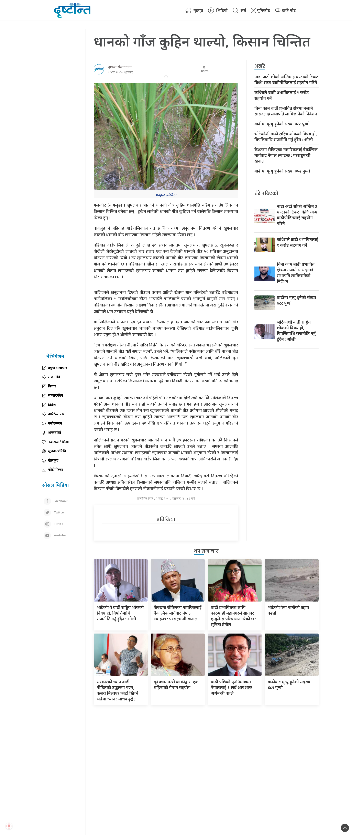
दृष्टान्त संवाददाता (120, 66)
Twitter (59, 512)
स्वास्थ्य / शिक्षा (58, 441)
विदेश (52, 404)
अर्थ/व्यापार (56, 413)
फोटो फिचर (55, 469)
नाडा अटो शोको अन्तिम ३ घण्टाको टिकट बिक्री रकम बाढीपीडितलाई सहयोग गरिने (286, 79)
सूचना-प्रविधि (57, 451)
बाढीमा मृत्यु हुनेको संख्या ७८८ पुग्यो (282, 124)
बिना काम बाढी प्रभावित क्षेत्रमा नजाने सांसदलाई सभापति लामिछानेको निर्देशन (285, 111)
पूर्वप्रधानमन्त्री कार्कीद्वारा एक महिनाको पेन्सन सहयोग (176, 684)
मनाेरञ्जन (55, 423)
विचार (52, 386)
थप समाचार (206, 551)
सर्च (243, 10)
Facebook (60, 501)
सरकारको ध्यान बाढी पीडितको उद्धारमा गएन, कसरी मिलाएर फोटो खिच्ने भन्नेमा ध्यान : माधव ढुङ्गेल (117, 690)
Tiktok (58, 524)
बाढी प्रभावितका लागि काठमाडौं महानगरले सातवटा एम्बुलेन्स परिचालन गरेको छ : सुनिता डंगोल (233, 616)
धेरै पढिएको (266, 193)
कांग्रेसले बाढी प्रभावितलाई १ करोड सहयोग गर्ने (281, 95)
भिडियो (222, 10)
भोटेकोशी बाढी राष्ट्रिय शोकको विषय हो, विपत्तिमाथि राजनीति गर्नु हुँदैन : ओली (285, 136)
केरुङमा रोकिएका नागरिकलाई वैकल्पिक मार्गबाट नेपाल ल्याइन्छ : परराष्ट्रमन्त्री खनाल (286, 155)
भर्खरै (259, 66)
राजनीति (54, 376)
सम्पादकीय (55, 395)
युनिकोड (263, 10)
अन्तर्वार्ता (54, 432)
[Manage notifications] (9, 826)
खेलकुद (53, 460)
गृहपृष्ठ (198, 10)
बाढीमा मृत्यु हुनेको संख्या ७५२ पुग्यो (282, 171)
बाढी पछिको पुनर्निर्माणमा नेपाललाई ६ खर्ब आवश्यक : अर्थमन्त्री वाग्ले (232, 687)
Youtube (59, 535)
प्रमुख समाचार (57, 367)
